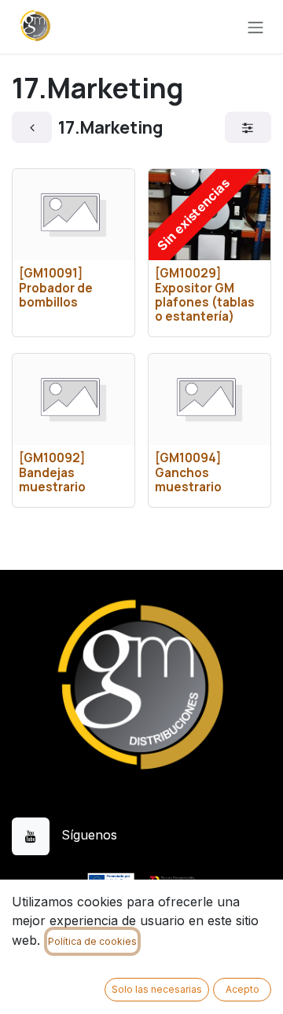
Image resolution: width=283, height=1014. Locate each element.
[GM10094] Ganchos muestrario (188, 472)
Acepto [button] (242, 989)
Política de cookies (92, 941)
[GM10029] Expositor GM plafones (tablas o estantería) (205, 295)
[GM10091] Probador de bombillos (56, 287)
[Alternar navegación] (255, 26)
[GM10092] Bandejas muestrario (52, 472)
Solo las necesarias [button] (157, 989)
